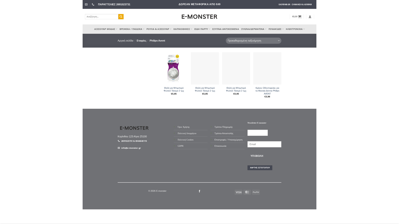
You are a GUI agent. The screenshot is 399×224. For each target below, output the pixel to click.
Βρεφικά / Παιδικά (131, 29)
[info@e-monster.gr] (86, 4)
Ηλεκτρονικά (294, 29)
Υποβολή (257, 156)
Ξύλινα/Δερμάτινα (252, 29)
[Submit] (121, 16)
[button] (296, 16)
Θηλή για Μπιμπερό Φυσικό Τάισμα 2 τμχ (174, 89)
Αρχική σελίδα (125, 40)
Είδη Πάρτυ (201, 29)
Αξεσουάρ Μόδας (104, 29)
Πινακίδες (275, 29)
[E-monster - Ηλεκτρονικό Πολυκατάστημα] (199, 16)
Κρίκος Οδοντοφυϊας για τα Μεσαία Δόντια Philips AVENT (267, 91)
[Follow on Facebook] (199, 191)
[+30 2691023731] (93, 4)
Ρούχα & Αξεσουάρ (158, 29)
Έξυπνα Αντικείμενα (225, 29)
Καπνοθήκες (181, 29)
